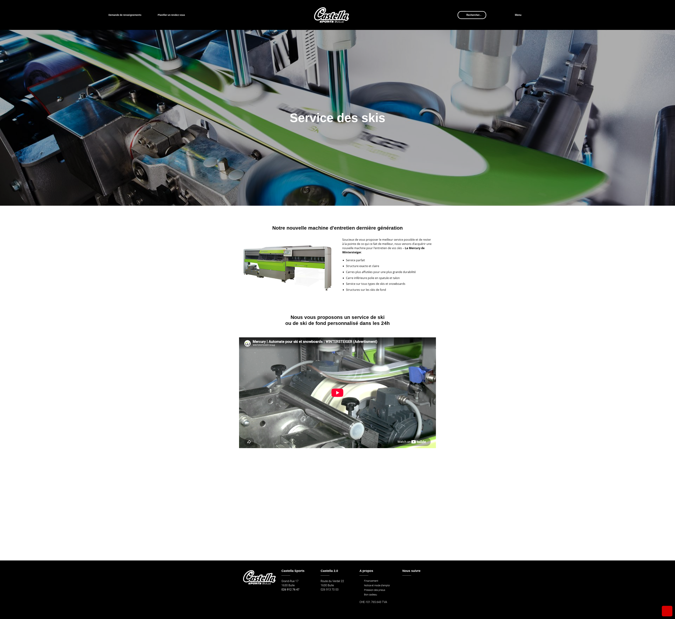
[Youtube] (421, 583)
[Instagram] (413, 583)
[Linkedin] (429, 583)
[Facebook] (406, 583)
